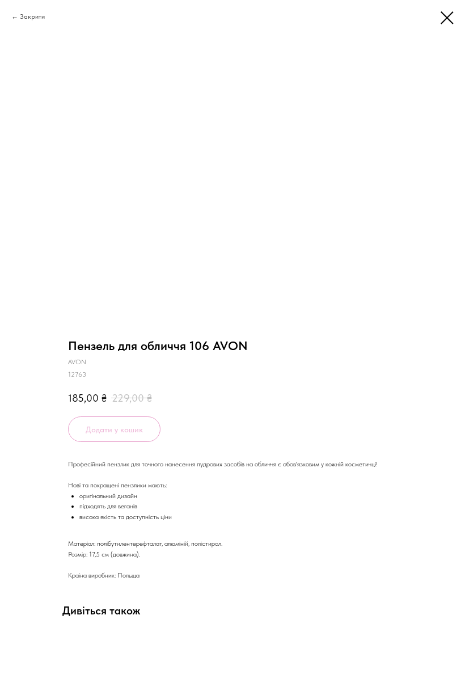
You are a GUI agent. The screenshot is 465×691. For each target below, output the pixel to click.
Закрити (32, 16)
